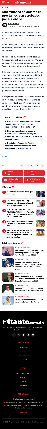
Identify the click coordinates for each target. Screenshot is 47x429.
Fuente (4, 157)
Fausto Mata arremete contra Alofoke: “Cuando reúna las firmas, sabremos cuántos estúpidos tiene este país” (23, 124)
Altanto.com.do (13, 24)
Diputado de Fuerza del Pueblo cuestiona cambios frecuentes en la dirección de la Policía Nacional (20, 146)
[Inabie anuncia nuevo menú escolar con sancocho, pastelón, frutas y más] (40, 223)
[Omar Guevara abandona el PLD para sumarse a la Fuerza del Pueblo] (8, 300)
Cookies (24, 382)
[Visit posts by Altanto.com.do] (4, 25)
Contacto (23, 412)
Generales (26, 247)
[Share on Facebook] (22, 166)
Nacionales (19, 259)
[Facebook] (12, 173)
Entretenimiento (24, 356)
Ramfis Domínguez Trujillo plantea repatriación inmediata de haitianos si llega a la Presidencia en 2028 (29, 279)
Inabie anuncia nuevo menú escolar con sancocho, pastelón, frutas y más (20, 223)
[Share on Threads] (37, 166)
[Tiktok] (34, 180)
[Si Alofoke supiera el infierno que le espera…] (40, 194)
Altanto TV (23, 360)
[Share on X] (27, 166)
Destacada (18, 247)
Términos (23, 386)
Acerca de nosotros (23, 373)
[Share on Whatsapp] (32, 166)
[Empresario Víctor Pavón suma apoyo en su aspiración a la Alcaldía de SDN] (8, 288)
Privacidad (23, 378)
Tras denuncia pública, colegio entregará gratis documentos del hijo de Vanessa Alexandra (20, 203)
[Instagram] (34, 173)
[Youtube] (12, 180)
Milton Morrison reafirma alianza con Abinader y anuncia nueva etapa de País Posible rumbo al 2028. (29, 253)
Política (5, 7)
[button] (4, 2)
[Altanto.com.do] (23, 2)
